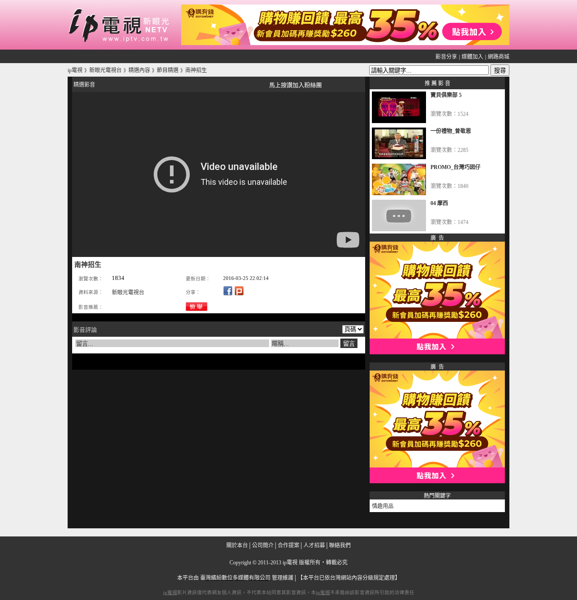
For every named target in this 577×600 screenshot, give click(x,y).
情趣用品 (383, 506)
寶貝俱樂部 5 (446, 95)
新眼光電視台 (128, 292)
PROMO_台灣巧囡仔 (455, 167)
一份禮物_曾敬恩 (450, 131)
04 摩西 (439, 203)
